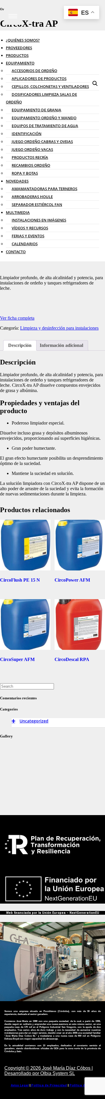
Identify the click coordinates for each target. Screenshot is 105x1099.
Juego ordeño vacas (32, 149)
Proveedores (19, 47)
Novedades (17, 181)
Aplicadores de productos (39, 78)
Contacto (16, 251)
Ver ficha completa (17, 318)
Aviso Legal (20, 1085)
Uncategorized (34, 721)
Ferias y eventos (28, 235)
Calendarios (25, 243)
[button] (95, 83)
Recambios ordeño (31, 165)
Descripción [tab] (20, 345)
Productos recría (30, 157)
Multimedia (18, 212)
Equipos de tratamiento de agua (45, 125)
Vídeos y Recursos (30, 228)
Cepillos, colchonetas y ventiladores (50, 86)
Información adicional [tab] (61, 345)
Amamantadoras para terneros (44, 188)
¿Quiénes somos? (23, 40)
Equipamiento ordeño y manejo (44, 117)
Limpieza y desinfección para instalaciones (59, 328)
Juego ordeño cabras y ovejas (42, 141)
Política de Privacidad (48, 1085)
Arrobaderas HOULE (32, 196)
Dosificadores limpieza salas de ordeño (41, 98)
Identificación (26, 133)
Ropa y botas (25, 173)
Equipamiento (20, 63)
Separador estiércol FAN (37, 204)
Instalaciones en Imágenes (39, 220)
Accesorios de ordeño (34, 70)
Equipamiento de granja (36, 110)
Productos (17, 55)
